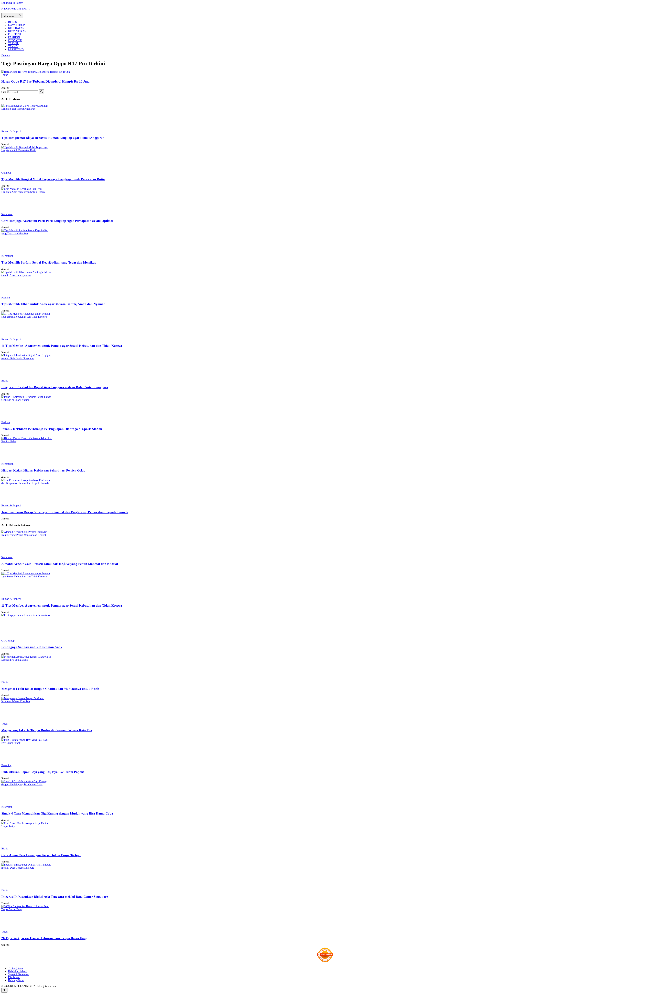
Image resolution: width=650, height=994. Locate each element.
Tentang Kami (15, 968)
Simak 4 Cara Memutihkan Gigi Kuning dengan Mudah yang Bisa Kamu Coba (57, 813)
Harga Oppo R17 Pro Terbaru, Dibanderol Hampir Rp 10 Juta (45, 81)
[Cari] (41, 91)
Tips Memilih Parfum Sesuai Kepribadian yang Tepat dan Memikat (48, 262)
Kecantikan (7, 255)
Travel (4, 723)
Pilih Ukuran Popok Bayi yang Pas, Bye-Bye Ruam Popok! (42, 772)
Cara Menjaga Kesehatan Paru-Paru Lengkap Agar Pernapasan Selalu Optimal (57, 221)
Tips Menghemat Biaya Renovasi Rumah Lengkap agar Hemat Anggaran (52, 137)
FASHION (14, 37)
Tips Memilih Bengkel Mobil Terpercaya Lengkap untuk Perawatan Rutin (53, 179)
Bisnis (4, 380)
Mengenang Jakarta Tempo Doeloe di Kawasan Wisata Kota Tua (46, 730)
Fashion (5, 297)
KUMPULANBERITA (15, 8)
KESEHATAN (16, 28)
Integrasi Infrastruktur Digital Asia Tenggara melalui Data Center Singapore (54, 387)
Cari (3, 92)
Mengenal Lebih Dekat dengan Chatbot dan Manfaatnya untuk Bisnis (50, 688)
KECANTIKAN (17, 31)
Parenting (6, 765)
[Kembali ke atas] (4, 990)
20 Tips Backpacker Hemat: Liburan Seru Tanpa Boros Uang (44, 938)
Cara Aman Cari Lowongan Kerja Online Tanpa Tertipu (41, 855)
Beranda (5, 55)
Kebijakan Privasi (17, 971)
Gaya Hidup (8, 640)
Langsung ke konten (12, 2)
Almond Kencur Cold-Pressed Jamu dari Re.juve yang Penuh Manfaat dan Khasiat (59, 564)
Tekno (4, 74)
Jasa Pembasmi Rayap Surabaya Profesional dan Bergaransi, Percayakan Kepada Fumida (64, 512)
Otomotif (6, 172)
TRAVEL (13, 43)
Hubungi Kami (16, 980)
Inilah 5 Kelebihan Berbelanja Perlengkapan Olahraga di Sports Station (51, 429)
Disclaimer (14, 977)
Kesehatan (7, 214)
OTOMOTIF (15, 40)
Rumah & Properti (11, 131)
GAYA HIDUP (16, 25)
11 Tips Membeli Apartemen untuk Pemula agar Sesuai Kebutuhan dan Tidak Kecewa (61, 345)
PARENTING (16, 49)
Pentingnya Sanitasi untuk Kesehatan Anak (31, 647)
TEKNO (13, 46)
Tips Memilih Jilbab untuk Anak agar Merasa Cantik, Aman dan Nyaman (53, 304)
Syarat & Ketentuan (18, 974)
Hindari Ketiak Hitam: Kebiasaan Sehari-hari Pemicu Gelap (43, 470)
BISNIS (12, 22)
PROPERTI (14, 34)
